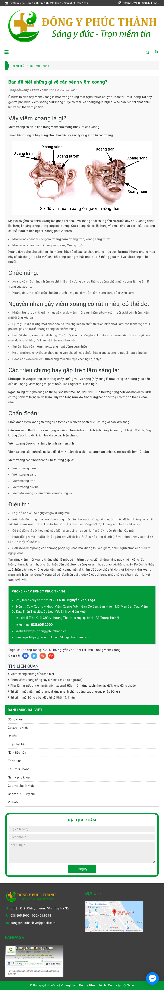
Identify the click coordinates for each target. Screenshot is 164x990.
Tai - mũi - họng (92, 650)
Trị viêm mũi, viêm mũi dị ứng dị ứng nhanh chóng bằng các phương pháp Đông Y (65, 691)
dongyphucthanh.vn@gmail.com (33, 923)
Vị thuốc (13, 802)
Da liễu (12, 736)
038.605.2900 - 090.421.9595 (140, 3)
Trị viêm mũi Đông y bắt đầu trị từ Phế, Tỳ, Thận (42, 697)
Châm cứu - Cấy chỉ (21, 794)
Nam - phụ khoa (19, 777)
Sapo (130, 985)
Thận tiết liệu (17, 744)
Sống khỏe (15, 719)
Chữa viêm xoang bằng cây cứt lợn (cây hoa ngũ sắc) (46, 680)
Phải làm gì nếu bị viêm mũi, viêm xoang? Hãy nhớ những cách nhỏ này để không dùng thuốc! (73, 685)
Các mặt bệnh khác (21, 785)
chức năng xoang (29, 650)
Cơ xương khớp (18, 727)
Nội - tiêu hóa (17, 752)
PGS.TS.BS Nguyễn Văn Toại (61, 650)
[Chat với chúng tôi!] (152, 978)
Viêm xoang (112, 650)
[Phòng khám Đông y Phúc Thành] (82, 25)
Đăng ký (82, 869)
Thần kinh (15, 761)
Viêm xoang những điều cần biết (32, 674)
